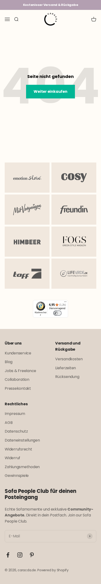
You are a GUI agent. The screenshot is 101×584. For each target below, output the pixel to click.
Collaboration (17, 379)
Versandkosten (69, 359)
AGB (8, 422)
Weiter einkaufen (50, 91)
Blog (8, 362)
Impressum (15, 413)
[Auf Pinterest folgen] (32, 555)
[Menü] (65, 303)
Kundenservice (18, 353)
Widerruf (12, 458)
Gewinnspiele (17, 475)
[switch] (57, 313)
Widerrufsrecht (18, 449)
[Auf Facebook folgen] (8, 555)
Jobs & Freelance (20, 370)
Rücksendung (67, 376)
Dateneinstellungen (22, 440)
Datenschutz (16, 431)
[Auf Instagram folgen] (20, 555)
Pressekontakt (18, 388)
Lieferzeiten (65, 368)
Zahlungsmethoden (22, 467)
